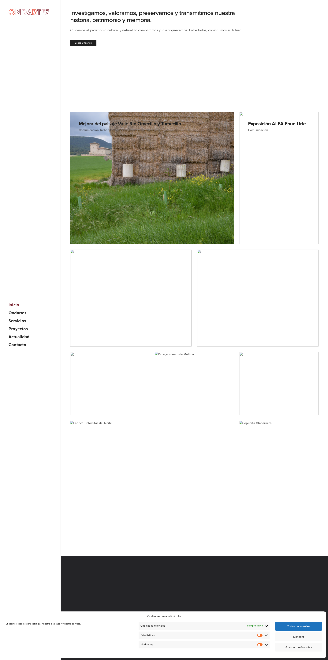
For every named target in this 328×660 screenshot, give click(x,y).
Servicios (17, 320)
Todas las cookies (298, 626)
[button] (83, 43)
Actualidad (19, 336)
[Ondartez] (29, 12)
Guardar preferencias (298, 647)
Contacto (17, 344)
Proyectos (18, 328)
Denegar (298, 637)
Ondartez (18, 312)
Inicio (14, 304)
